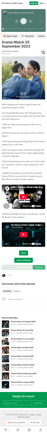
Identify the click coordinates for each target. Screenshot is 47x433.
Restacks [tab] (17, 291)
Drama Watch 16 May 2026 (22, 347)
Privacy (32, 414)
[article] (23, 324)
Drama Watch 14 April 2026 (22, 356)
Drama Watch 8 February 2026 (23, 373)
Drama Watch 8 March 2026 (22, 365)
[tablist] (12, 291)
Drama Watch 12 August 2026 (23, 321)
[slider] (20, 29)
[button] (6, 21)
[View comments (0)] (18, 430)
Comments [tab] (7, 291)
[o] (5, 324)
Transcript (29, 36)
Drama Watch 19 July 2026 (22, 330)
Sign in (42, 3)
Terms (38, 414)
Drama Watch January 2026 (22, 382)
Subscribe (33, 3)
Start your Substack (17, 422)
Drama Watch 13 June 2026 (22, 339)
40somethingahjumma (10, 51)
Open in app (11, 36)
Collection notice (23, 417)
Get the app (34, 422)
